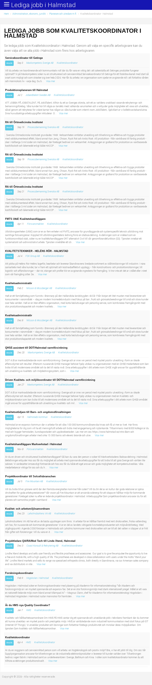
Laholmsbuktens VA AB (39, 513)
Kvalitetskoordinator (67, 63)
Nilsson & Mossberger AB (39, 288)
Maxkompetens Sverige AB (39, 63)
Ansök (9, 63)
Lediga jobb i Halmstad (43, 5)
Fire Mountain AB (34, 481)
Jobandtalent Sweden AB (38, 95)
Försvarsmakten (35, 224)
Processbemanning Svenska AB (43, 127)
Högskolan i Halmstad (37, 578)
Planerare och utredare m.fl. (63, 13)
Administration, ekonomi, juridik (29, 13)
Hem (6, 13)
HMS (28, 610)
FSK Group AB (33, 256)
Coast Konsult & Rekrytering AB (42, 545)
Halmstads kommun (37, 417)
